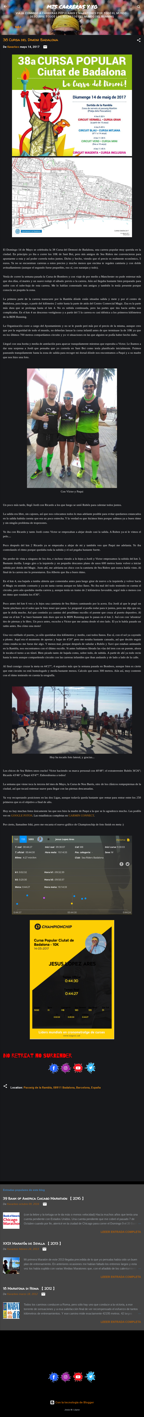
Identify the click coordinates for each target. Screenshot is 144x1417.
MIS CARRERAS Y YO (72, 6)
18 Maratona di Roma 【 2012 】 (29, 1288)
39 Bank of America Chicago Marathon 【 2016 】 (44, 1198)
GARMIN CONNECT (81, 815)
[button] (138, 41)
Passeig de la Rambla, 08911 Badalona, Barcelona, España (62, 1087)
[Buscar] (138, 7)
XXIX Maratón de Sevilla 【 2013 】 (33, 1243)
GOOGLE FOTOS (21, 815)
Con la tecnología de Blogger (74, 1402)
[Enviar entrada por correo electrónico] (45, 48)
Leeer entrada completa (121, 1231)
